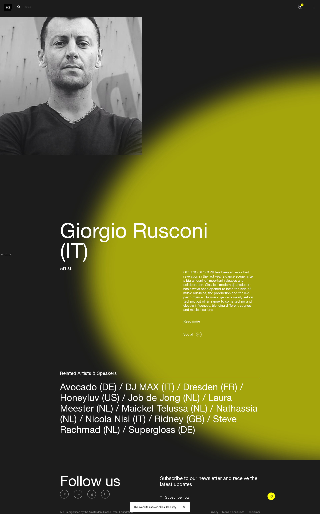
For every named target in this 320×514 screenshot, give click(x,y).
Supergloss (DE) (160, 429)
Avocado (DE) (89, 386)
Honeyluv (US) (91, 397)
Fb (198, 334)
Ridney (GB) (179, 418)
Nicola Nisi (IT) (115, 418)
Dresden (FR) (210, 386)
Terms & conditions (233, 512)
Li (105, 494)
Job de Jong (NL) (163, 397)
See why (171, 507)
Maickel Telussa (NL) (164, 408)
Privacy (214, 512)
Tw (78, 494)
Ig (91, 494)
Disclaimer (5, 255)
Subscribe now (177, 497)
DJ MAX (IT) (149, 386)
